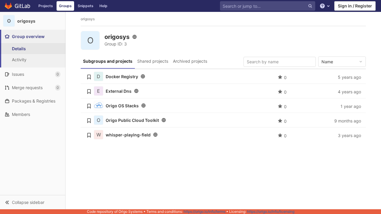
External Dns (119, 91)
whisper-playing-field (128, 134)
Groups (65, 6)
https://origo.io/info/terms (204, 211)
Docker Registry (122, 76)
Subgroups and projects (107, 61)
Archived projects (190, 61)
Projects (45, 6)
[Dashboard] (17, 5)
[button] (32, 202)
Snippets (85, 6)
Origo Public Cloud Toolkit (132, 120)
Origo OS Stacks (122, 105)
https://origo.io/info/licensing (270, 211)
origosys (88, 19)
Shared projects (152, 61)
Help (103, 6)
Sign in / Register (355, 5)
